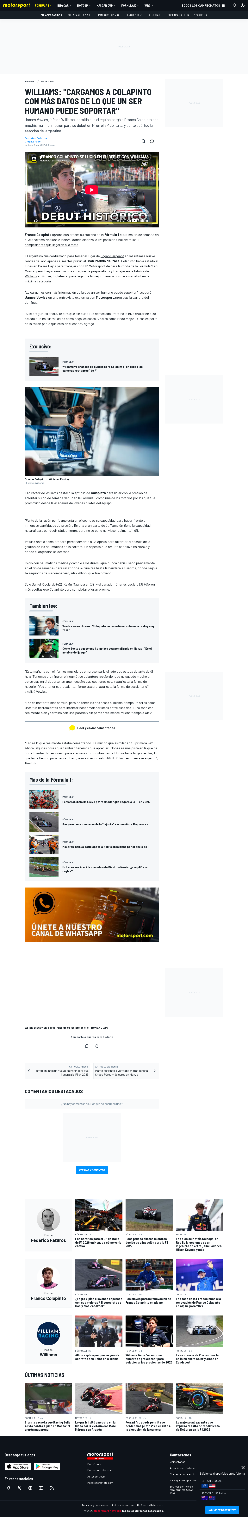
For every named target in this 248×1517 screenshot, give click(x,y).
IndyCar (63, 5)
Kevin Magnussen (76, 584)
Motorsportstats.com (100, 1482)
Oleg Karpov (32, 141)
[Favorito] (143, 141)
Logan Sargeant (112, 256)
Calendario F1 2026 (78, 15)
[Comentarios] (153, 141)
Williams (31, 276)
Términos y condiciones (95, 1505)
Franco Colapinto (108, 15)
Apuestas (154, 15)
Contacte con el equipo (183, 1474)
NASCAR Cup (104, 5)
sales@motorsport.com (184, 1480)
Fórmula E (128, 5)
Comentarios (177, 1461)
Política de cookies (123, 1505)
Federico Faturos (36, 138)
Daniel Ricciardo (44, 584)
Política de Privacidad (150, 1505)
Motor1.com (94, 1464)
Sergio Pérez (134, 15)
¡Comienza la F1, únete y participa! (187, 15)
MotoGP (82, 5)
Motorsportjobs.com (99, 1470)
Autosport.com (96, 1476)
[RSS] (52, 1488)
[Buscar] (235, 5)
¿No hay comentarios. (92, 1103)
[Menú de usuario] (242, 5)
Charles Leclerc (127, 584)
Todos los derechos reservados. (142, 1510)
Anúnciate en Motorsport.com (187, 1468)
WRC (148, 5)
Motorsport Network (107, 1510)
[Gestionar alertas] (97, 1046)
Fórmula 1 (42, 5)
